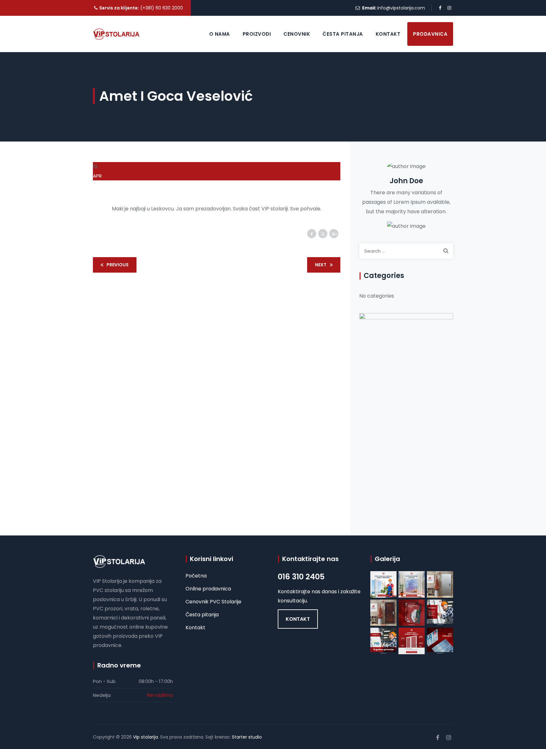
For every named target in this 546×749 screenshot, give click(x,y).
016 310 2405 (301, 576)
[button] (298, 619)
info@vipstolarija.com (401, 8)
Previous (117, 265)
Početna (196, 575)
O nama (219, 34)
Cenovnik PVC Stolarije (213, 601)
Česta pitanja (343, 34)
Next (320, 265)
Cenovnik (296, 34)
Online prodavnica (208, 588)
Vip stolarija (145, 737)
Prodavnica (430, 34)
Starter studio (247, 737)
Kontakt (388, 34)
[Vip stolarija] (116, 34)
